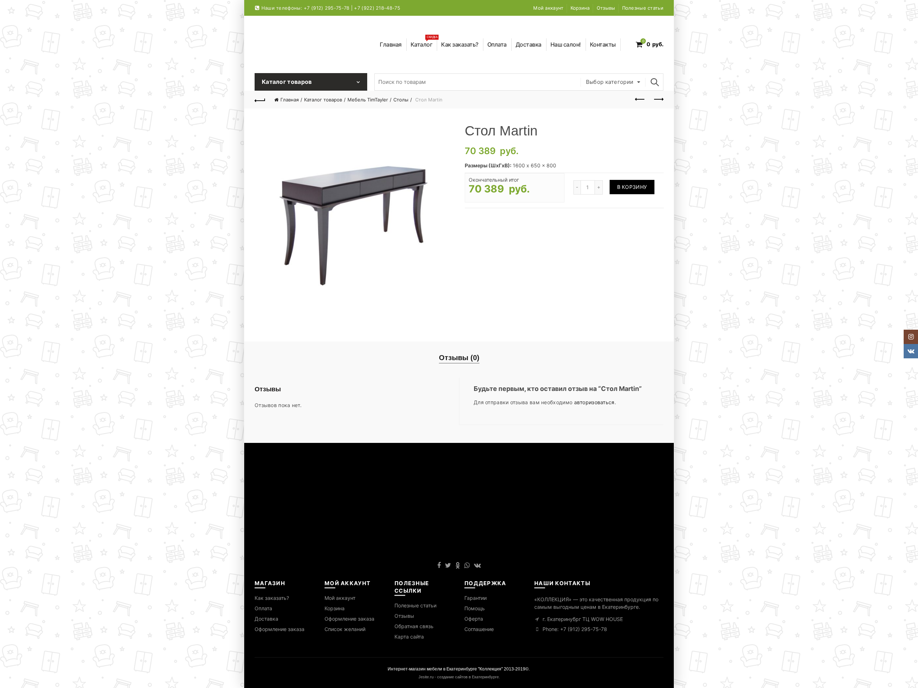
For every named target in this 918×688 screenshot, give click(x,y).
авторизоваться (594, 402)
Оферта (473, 619)
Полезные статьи (643, 8)
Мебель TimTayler (367, 99)
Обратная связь (414, 626)
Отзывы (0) (459, 358)
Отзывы (606, 8)
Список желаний (345, 629)
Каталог (424, 43)
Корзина (580, 8)
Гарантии (475, 598)
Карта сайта (409, 637)
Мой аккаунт (548, 8)
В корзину (632, 187)
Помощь (474, 608)
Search (654, 82)
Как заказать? (459, 44)
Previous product (640, 99)
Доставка (528, 44)
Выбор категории (610, 81)
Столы (400, 99)
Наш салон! (565, 44)
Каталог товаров (323, 99)
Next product (658, 99)
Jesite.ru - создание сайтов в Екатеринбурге (458, 677)
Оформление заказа (279, 629)
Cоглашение (479, 629)
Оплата (497, 44)
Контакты (603, 44)
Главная (391, 44)
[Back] (260, 99)
